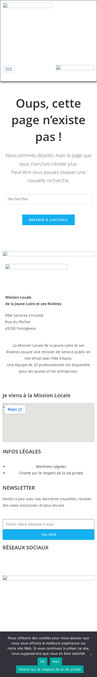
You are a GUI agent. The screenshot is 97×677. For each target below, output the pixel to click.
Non (56, 661)
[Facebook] (33, 51)
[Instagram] (48, 51)
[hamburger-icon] (8, 69)
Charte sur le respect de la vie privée (50, 669)
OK (42, 661)
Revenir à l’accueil (48, 219)
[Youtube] (63, 51)
